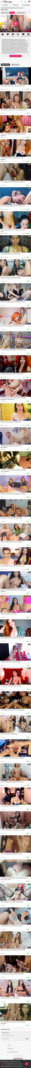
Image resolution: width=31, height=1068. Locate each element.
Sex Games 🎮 (25, 5)
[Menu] (25, 1)
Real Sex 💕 (15, 5)
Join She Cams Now (14, 56)
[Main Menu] (2, 2)
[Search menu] (21, 1)
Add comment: (5, 1032)
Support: (10, 1048)
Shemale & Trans (21, 12)
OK (26, 1063)
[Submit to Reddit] (25, 17)
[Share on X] (28, 17)
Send (27, 1038)
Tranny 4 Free (5, 89)
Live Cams (5, 5)
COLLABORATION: (12, 1052)
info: (9, 1045)
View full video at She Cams (14, 16)
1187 (11, 12)
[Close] (29, 1063)
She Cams (6, 12)
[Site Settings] (28, 1)
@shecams (13, 53)
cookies (2, 1063)
